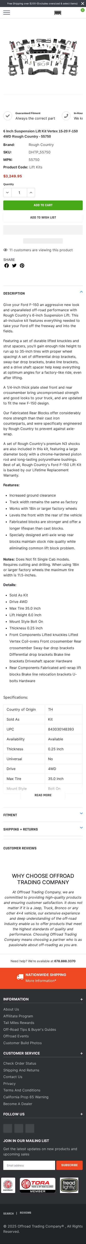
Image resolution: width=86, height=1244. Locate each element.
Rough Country (41, 144)
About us (11, 1009)
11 (11, 250)
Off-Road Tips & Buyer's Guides (29, 1029)
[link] (7, 1128)
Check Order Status (19, 1063)
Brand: (9, 144)
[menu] (6, 12)
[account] (69, 12)
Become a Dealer (17, 1104)
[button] (43, 230)
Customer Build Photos (22, 1043)
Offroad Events (16, 1036)
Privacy (9, 1083)
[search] (18, 12)
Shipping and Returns (21, 1070)
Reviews (25, 1213)
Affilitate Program (18, 1016)
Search (8, 1214)
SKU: (7, 152)
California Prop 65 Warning (26, 1097)
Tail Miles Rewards (18, 1022)
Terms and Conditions (21, 1090)
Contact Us (12, 1077)
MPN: (8, 159)
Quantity (8, 184)
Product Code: (15, 167)
